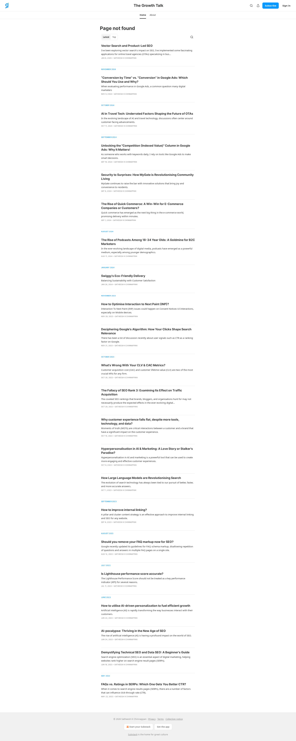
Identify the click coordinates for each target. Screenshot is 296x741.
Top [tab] (114, 37)
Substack (132, 734)
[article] (148, 54)
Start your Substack (139, 726)
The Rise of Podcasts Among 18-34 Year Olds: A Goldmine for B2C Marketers (148, 242)
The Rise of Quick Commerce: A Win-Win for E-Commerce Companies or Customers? (142, 206)
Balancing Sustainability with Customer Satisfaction (128, 280)
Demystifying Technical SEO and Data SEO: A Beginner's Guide (145, 652)
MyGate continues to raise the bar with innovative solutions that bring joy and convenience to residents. (142, 185)
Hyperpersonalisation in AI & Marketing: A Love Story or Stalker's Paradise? (147, 451)
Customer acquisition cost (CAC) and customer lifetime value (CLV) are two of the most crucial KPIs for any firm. (147, 371)
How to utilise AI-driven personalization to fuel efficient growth (145, 605)
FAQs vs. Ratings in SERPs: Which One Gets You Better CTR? (143, 684)
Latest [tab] (106, 37)
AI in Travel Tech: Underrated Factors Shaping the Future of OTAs (147, 113)
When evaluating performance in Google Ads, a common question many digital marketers (143, 88)
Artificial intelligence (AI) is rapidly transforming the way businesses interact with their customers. (147, 612)
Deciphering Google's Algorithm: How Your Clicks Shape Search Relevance (146, 331)
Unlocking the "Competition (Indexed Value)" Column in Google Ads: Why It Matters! (145, 147)
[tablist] (109, 37)
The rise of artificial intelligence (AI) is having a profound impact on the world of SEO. (146, 635)
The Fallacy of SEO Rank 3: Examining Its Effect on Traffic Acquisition (141, 392)
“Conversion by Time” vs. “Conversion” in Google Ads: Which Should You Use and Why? (144, 79)
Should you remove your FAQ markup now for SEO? (137, 542)
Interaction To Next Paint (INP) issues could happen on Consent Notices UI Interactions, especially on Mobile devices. (147, 310)
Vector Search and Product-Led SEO (127, 46)
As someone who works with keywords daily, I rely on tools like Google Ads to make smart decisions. (146, 156)
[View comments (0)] (108, 62)
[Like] (103, 62)
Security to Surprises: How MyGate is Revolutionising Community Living (147, 177)
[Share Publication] (258, 5)
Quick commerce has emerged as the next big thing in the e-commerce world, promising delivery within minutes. (142, 214)
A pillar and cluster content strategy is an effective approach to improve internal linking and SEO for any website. (147, 516)
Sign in (286, 5)
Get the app (163, 726)
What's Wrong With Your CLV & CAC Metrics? (133, 365)
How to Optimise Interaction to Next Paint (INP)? (135, 304)
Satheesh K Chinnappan (125, 58)
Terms (160, 719)
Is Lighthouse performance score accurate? (132, 574)
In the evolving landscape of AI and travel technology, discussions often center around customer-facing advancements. (147, 120)
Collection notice (174, 719)
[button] (143, 15)
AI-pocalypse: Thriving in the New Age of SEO (133, 631)
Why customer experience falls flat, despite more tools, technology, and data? (140, 421)
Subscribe (270, 5)
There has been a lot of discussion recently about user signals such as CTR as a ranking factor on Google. (147, 339)
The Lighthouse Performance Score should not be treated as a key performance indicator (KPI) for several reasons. (143, 580)
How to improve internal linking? (124, 510)
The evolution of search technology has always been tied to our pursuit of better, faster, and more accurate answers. (147, 484)
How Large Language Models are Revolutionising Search (141, 478)
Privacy (152, 719)
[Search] (251, 5)
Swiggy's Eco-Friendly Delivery (123, 276)
